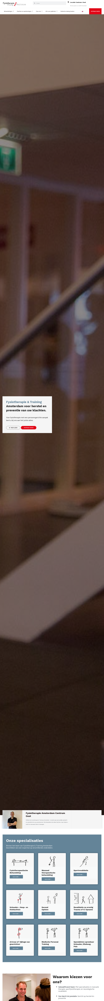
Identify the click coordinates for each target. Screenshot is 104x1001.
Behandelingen (8, 11)
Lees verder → (16, 877)
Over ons (38, 11)
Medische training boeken (67, 11)
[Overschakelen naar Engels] (82, 11)
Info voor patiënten (50, 11)
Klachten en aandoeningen (24, 11)
